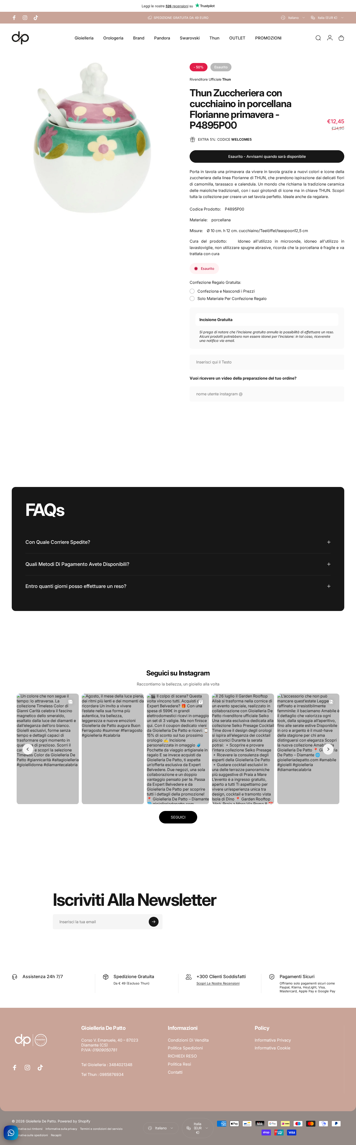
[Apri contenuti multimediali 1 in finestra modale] (92, 137)
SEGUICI (178, 817)
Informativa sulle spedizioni (30, 1135)
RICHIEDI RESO (182, 1056)
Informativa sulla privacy (61, 1129)
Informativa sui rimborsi (27, 1129)
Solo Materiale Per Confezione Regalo (232, 298)
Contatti (175, 1072)
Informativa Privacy (273, 1040)
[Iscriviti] (154, 922)
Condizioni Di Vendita (188, 1040)
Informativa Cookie (272, 1047)
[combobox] (293, 18)
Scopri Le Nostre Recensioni (218, 983)
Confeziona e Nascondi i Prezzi (226, 291)
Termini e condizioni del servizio (101, 1129)
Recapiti (56, 1135)
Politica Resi (179, 1064)
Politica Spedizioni (185, 1047)
